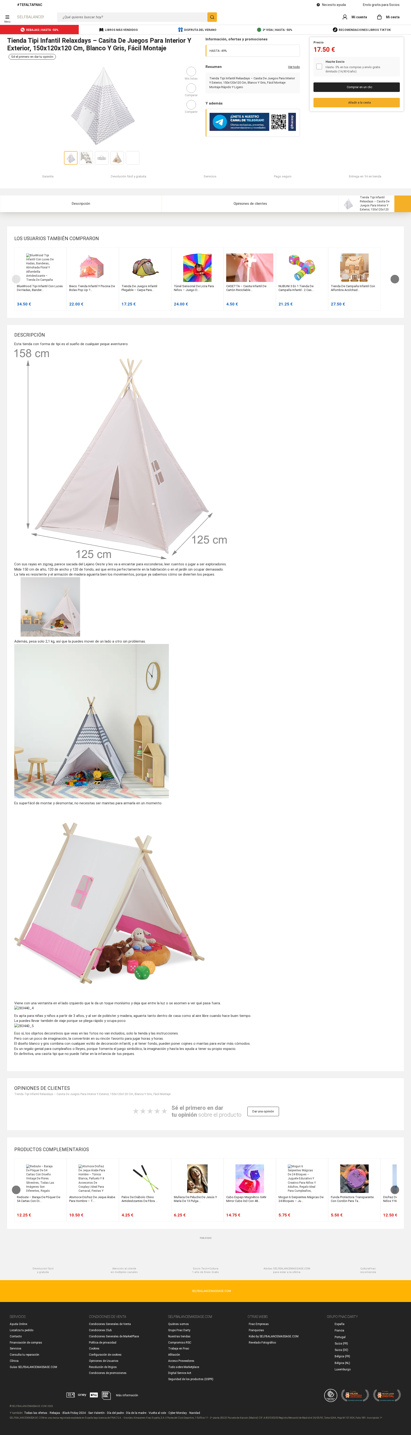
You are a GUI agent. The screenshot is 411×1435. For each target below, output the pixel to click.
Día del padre (115, 1413)
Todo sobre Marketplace (183, 1367)
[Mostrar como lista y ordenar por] (392, 238)
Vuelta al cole (157, 1413)
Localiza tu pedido (21, 1330)
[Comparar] (191, 88)
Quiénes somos (178, 1324)
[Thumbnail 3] (101, 158)
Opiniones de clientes (250, 203)
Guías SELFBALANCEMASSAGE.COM (33, 1367)
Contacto (16, 1336)
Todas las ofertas (35, 1413)
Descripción (81, 203)
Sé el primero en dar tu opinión (32, 56)
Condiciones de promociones (108, 1373)
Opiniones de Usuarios (103, 1361)
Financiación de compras (26, 1342)
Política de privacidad (102, 1342)
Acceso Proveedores (181, 1361)
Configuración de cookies (105, 1354)
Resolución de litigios (103, 1367)
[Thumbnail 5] (132, 158)
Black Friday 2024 (74, 1413)
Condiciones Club (100, 1330)
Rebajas (55, 1413)
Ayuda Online (18, 1324)
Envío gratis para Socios (381, 5)
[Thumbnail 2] (86, 158)
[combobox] (137, 17)
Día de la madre (136, 1413)
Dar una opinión (263, 1111)
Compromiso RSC (179, 1342)
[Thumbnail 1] (71, 158)
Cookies (94, 1348)
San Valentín (96, 1413)
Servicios (15, 1348)
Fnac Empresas (259, 1324)
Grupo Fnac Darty (179, 1330)
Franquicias (256, 1330)
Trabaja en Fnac (178, 1348)
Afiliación (174, 1354)
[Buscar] (212, 17)
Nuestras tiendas (179, 1336)
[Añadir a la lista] (191, 71)
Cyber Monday (177, 1413)
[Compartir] (191, 105)
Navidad (194, 1413)
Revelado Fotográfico (262, 1342)
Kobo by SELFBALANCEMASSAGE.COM (273, 1336)
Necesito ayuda (334, 5)
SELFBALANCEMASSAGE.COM (30, 17)
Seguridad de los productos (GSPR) (190, 1379)
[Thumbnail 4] (117, 158)
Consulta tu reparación (24, 1354)
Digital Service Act (179, 1373)
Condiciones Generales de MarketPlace (114, 1336)
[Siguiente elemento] (394, 279)
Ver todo (294, 67)
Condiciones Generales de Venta (110, 1324)
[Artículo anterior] (16, 279)
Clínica (14, 1361)
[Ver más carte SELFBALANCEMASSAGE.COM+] (395, 66)
